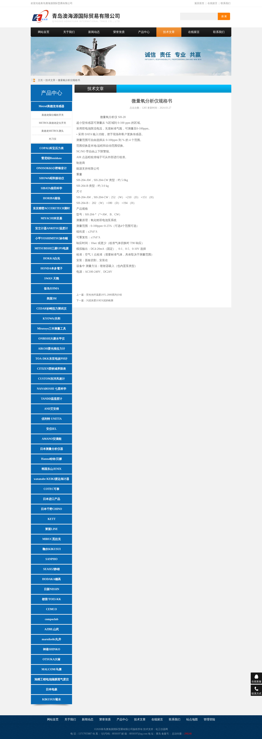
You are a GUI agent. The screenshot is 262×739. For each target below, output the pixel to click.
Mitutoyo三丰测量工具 (51, 328)
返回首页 (199, 3)
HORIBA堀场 (51, 198)
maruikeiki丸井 (51, 639)
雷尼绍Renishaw (51, 158)
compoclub (51, 619)
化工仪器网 (162, 729)
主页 (40, 80)
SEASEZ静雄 (51, 569)
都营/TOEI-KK (51, 599)
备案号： (166, 733)
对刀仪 (52, 138)
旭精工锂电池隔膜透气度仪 (51, 679)
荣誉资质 (119, 32)
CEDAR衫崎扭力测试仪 (51, 308)
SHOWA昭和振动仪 (51, 178)
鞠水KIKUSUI (52, 549)
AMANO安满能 (51, 438)
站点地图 (192, 719)
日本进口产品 (51, 499)
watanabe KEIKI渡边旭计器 (51, 478)
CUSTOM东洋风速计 (51, 378)
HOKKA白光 (51, 258)
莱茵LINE (51, 529)
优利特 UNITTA (52, 418)
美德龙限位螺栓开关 (53, 115)
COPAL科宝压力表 (52, 148)
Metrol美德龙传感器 (51, 106)
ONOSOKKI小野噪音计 (51, 168)
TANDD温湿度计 (51, 398)
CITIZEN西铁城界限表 (51, 368)
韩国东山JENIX (51, 468)
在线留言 (212, 3)
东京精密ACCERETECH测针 (51, 208)
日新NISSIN (51, 589)
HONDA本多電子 (52, 268)
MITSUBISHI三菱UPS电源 (52, 248)
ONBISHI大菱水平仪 (51, 338)
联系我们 (225, 3)
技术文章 (169, 32)
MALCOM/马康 (52, 669)
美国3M (51, 298)
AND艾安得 (51, 408)
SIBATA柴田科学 (51, 188)
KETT (51, 519)
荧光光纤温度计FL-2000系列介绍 (104, 294)
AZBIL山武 (51, 629)
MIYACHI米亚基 (51, 218)
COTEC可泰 (51, 488)
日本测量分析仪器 (51, 448)
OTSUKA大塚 (51, 659)
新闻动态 (94, 32)
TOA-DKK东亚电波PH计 (51, 358)
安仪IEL (51, 428)
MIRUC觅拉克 (51, 539)
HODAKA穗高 (51, 579)
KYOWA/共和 (51, 318)
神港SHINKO (51, 649)
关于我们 (69, 32)
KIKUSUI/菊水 (51, 699)
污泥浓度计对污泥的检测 (99, 300)
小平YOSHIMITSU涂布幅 (51, 238)
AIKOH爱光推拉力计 (51, 348)
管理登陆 (209, 719)
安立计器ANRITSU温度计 (51, 228)
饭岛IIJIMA (51, 288)
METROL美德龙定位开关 (52, 122)
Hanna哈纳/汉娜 (51, 458)
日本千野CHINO (51, 509)
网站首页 (43, 32)
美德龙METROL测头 (52, 130)
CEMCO (51, 609)
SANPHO (51, 559)
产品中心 (144, 32)
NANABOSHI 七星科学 (51, 388)
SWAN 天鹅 (51, 278)
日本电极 (51, 689)
